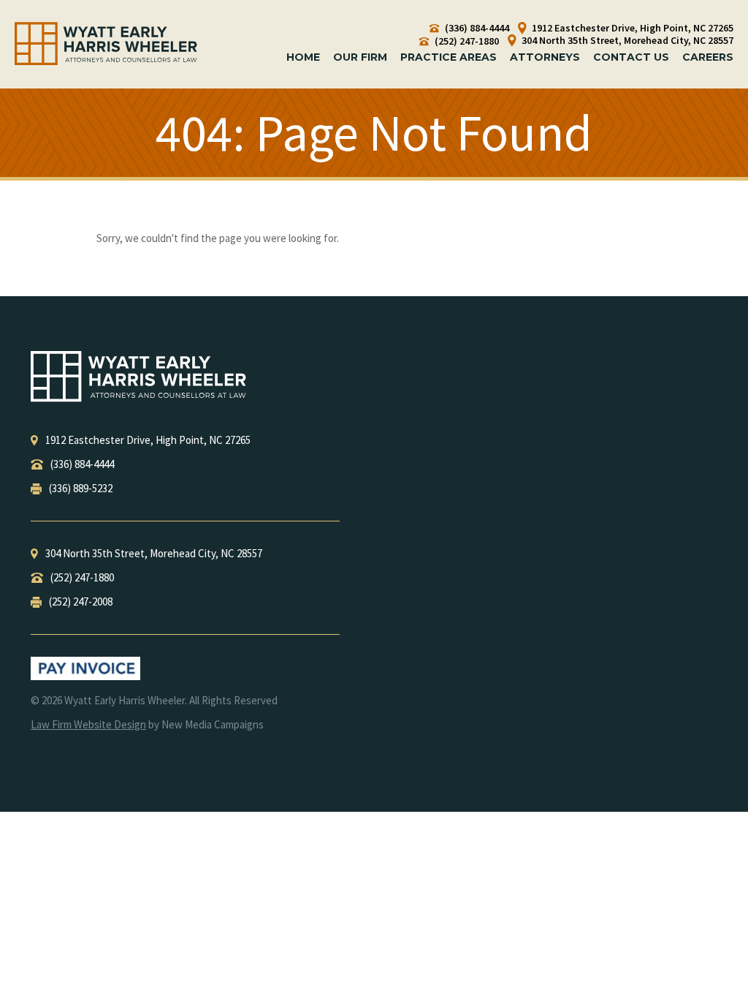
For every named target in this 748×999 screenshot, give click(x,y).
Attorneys (545, 57)
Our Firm (360, 57)
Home (303, 57)
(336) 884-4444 (476, 28)
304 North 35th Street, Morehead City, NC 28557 (626, 40)
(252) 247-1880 (465, 41)
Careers (707, 57)
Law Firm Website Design (88, 724)
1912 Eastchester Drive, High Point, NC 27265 (631, 28)
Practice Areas (448, 57)
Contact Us (631, 57)
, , (148, 440)
